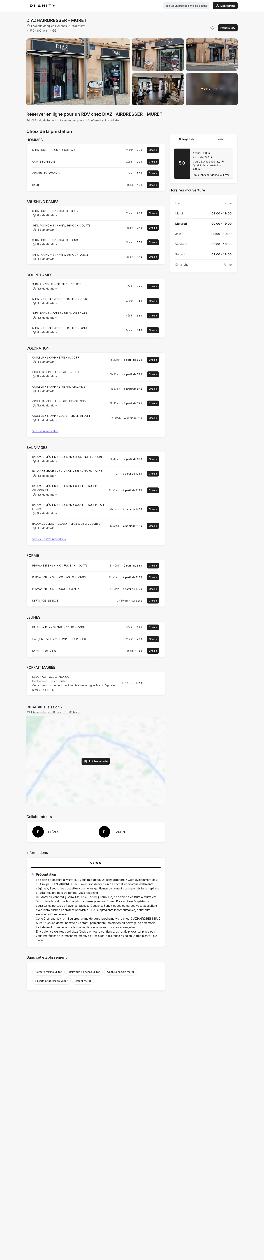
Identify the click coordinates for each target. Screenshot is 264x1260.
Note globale (186, 139)
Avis (220, 139)
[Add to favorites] (212, 28)
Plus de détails (45, 215)
